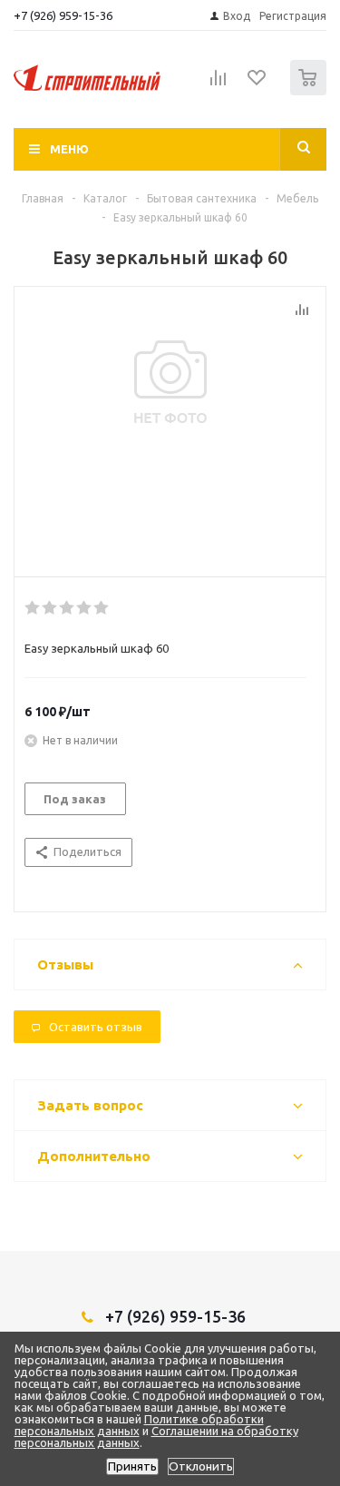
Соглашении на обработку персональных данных (156, 1436)
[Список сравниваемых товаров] (218, 85)
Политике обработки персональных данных (139, 1424)
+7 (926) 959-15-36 (63, 15)
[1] (33, 608)
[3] (67, 608)
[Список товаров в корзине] (310, 91)
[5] (102, 608)
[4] (84, 608)
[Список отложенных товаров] (257, 83)
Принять (132, 1466)
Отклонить (201, 1466)
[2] (50, 608)
